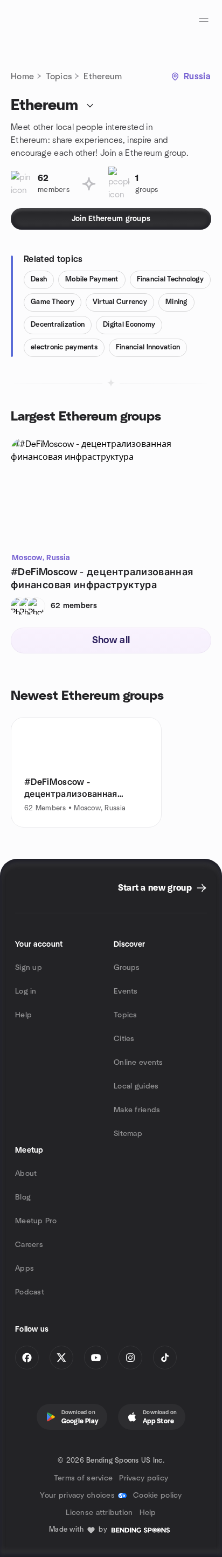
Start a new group (155, 888)
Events (126, 991)
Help (23, 1015)
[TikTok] (165, 1357)
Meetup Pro (36, 1221)
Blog (23, 1197)
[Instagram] (130, 1357)
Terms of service (83, 1478)
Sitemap (128, 1134)
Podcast (29, 1292)
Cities (124, 1039)
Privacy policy (143, 1478)
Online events (138, 1062)
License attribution (99, 1513)
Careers (29, 1245)
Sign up (28, 968)
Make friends (137, 1110)
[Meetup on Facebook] (27, 1357)
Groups (127, 968)
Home (22, 76)
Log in (26, 991)
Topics (59, 76)
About (26, 1173)
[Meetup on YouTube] (96, 1357)
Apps (24, 1268)
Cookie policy (157, 1495)
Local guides (136, 1086)
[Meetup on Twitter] (61, 1357)
